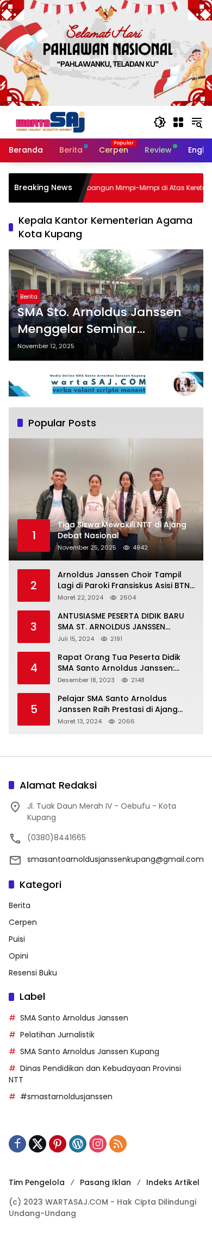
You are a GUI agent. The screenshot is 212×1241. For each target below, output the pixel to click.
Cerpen (23, 922)
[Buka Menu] (178, 122)
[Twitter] (37, 1143)
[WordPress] (77, 1143)
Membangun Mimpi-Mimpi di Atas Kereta (119, 188)
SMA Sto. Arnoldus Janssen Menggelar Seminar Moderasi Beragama (99, 321)
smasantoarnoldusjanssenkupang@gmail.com (115, 859)
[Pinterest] (57, 1143)
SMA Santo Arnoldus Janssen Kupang (89, 1051)
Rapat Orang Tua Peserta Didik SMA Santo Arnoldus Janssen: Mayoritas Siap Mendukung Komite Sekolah (126, 662)
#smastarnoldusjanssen (66, 1096)
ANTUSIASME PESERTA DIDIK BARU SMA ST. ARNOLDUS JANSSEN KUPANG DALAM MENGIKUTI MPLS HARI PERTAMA (121, 621)
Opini (18, 955)
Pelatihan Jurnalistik (57, 1034)
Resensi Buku (33, 972)
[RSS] (118, 1143)
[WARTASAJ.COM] (48, 121)
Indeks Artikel (172, 1182)
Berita (29, 296)
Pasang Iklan (105, 1182)
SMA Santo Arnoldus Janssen (74, 1017)
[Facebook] (17, 1143)
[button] (159, 122)
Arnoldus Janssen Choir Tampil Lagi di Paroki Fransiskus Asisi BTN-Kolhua (126, 580)
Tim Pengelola (37, 1182)
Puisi (17, 939)
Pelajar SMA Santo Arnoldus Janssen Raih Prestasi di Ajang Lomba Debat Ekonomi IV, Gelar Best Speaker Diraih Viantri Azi (120, 704)
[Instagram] (98, 1143)
